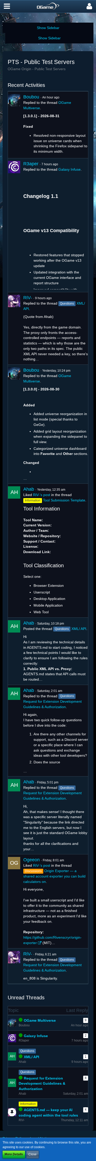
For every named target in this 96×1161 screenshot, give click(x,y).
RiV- (27, 297)
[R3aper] (14, 225)
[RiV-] (14, 328)
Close (32, 1154)
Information (28, 1104)
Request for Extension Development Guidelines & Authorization (42, 1083)
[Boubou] (14, 125)
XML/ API (78, 629)
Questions (27, 1051)
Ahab (28, 489)
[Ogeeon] (14, 901)
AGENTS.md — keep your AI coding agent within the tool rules (48, 1112)
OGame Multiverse (40, 1020)
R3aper (30, 163)
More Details (14, 1154)
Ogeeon (31, 859)
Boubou (31, 96)
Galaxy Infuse (69, 169)
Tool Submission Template (64, 500)
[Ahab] (14, 550)
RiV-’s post (41, 495)
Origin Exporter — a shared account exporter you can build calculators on (54, 876)
